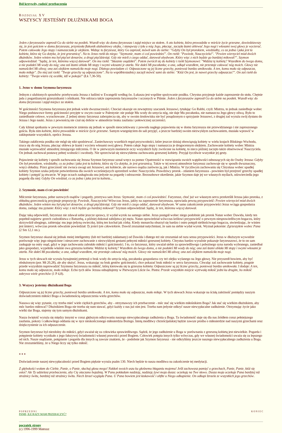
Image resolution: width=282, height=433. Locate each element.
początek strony (30, 425)
